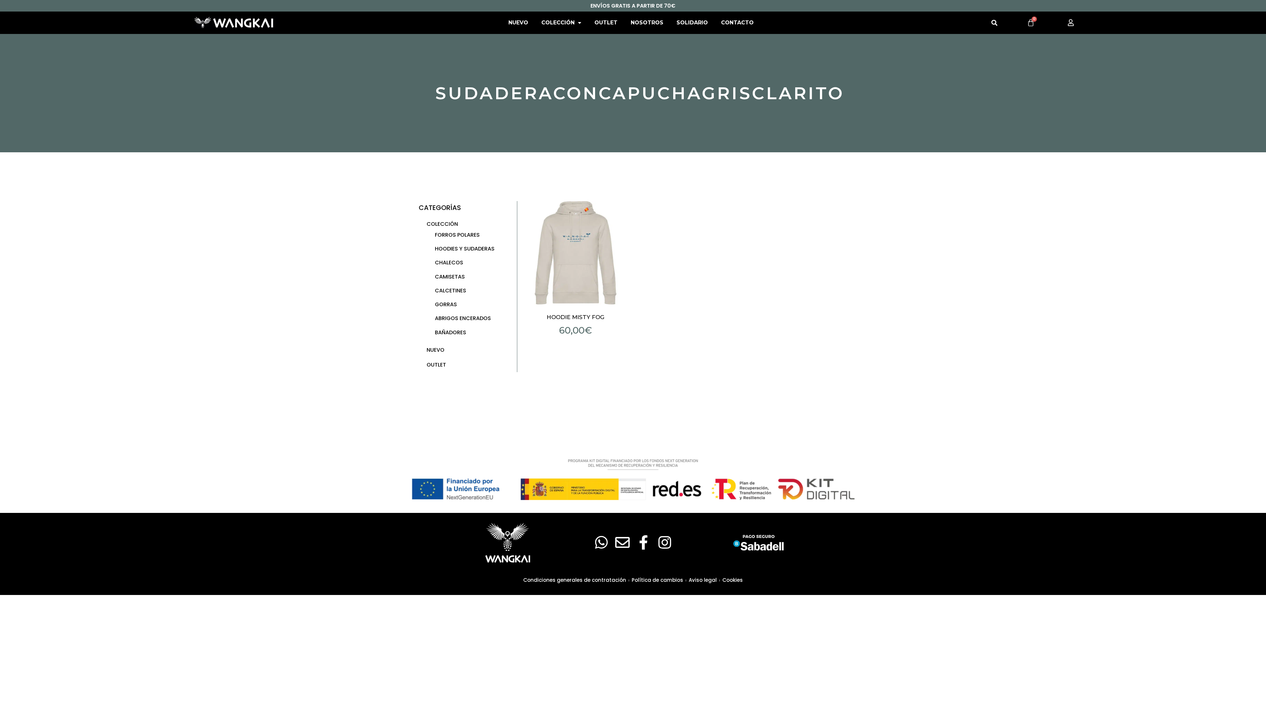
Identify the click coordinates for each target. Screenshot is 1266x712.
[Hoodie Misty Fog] (575, 253)
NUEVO (518, 22)
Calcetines (450, 290)
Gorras (446, 304)
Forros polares (457, 235)
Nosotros (647, 22)
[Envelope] (622, 542)
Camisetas (450, 277)
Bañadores (450, 332)
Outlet (606, 22)
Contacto (737, 22)
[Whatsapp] (601, 542)
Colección (558, 22)
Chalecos (449, 262)
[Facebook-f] (643, 542)
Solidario (692, 22)
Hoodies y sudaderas (465, 248)
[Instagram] (664, 542)
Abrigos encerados (463, 318)
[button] (994, 22)
